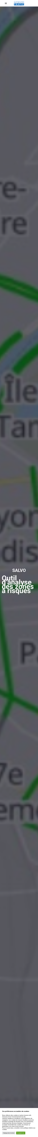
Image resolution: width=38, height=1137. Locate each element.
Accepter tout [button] (20, 1133)
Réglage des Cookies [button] (8, 1133)
